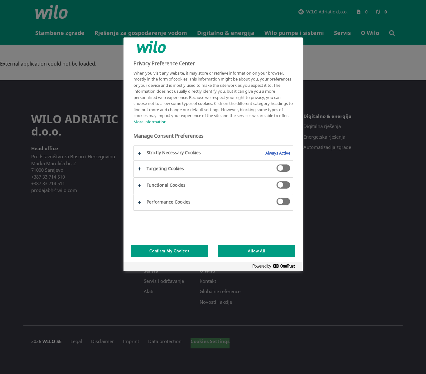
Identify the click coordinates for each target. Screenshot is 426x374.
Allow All (256, 250)
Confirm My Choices (169, 250)
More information (150, 122)
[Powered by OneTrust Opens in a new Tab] (276, 267)
